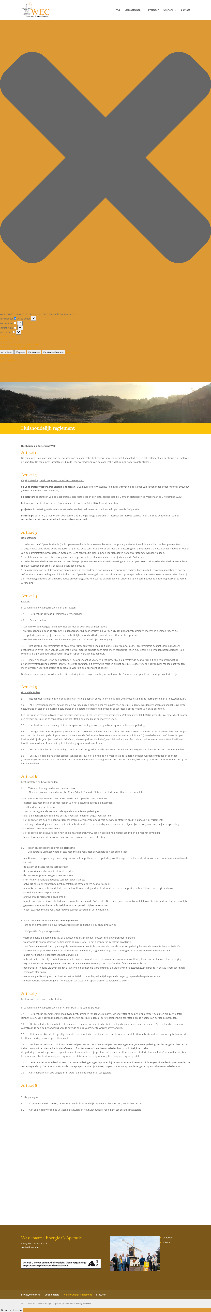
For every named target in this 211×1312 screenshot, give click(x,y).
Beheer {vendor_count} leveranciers (19, 344)
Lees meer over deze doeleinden (18, 348)
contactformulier (30, 1247)
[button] (105, 158)
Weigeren (20, 352)
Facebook (167, 1237)
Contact (185, 10)
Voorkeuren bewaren (53, 352)
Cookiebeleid (7, 356)
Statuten (101, 1294)
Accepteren (6, 352)
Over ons (168, 10)
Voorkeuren (34, 352)
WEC (118, 10)
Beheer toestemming (11, 1310)
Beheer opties (7, 336)
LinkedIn (166, 1242)
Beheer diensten (9, 340)
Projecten (153, 10)
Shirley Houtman (83, 1303)
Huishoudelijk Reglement (78, 1294)
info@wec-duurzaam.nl (34, 1243)
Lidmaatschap (133, 10)
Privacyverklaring (9, 360)
